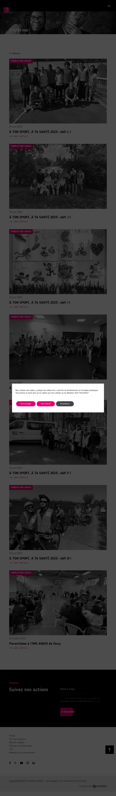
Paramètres (65, 404)
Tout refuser (46, 404)
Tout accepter (25, 404)
